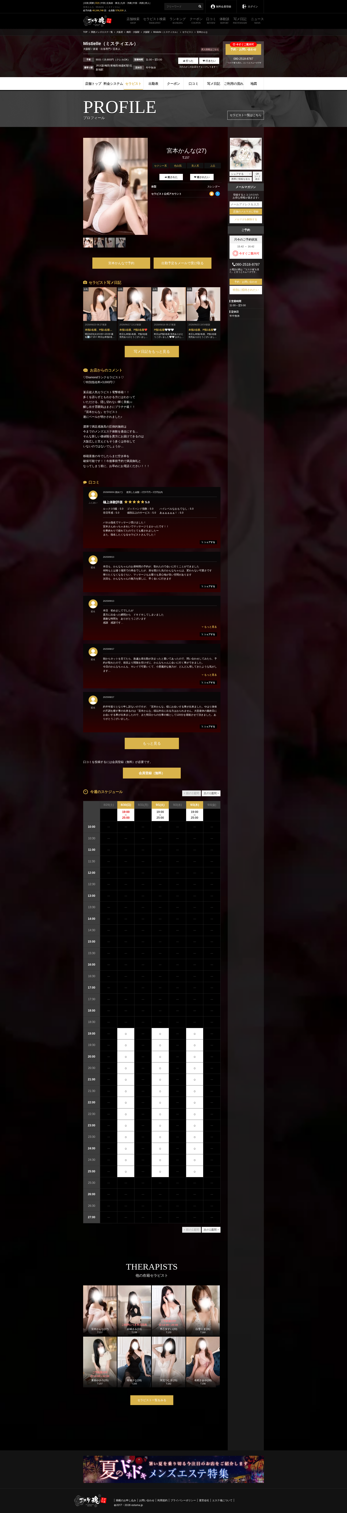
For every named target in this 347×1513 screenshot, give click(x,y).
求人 (147, 3)
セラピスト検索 (154, 20)
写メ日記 (240, 20)
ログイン (253, 6)
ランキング (178, 20)
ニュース (257, 20)
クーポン (196, 20)
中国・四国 (138, 3)
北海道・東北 (112, 3)
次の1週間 (210, 793)
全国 (86, 3)
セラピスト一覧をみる (151, 1400)
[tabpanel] (115, 186)
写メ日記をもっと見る (152, 351)
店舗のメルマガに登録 (245, 211)
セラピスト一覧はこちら (246, 115)
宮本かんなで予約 (121, 263)
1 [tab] (115, 250)
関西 (97, 3)
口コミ (211, 20)
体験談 (224, 20)
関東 (92, 3)
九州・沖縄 (126, 3)
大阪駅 (87, 48)
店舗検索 (133, 20)
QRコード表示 (257, 176)
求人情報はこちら (210, 49)
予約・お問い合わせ (243, 47)
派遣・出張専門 (102, 48)
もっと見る (152, 743)
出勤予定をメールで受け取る (182, 263)
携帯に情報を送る (240, 179)
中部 (103, 3)
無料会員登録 (223, 6)
